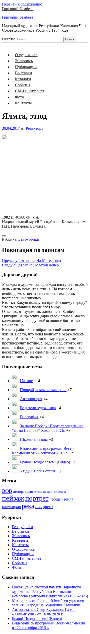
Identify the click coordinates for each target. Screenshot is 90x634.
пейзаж (13, 498)
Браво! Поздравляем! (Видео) (45, 462)
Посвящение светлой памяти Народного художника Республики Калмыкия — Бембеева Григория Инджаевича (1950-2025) (50, 591)
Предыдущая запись (31, 260)
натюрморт (59, 491)
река (28, 506)
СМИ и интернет (29, 91)
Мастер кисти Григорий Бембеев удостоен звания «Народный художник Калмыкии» (48, 602)
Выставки (23, 73)
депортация (23, 491)
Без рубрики (28, 239)
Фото (19, 97)
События (22, 85)
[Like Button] (4, 236)
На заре (26, 381)
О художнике (26, 55)
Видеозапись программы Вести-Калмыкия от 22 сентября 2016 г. (43, 450)
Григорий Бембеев (18, 9)
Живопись (24, 61)
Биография (29, 417)
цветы (48, 507)
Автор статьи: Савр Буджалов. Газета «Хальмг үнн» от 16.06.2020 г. (44, 611)
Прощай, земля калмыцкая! (43, 390)
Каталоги (23, 79)
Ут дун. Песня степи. (38, 471)
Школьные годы (34, 439)
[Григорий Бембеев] (5, 44)
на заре (47, 491)
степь (38, 507)
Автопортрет (31, 399)
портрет (36, 498)
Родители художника (38, 408)
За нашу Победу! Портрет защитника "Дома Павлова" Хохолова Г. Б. (48, 428)
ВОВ (7, 491)
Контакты (23, 103)
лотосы (38, 491)
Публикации (26, 67)
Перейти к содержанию (22, 4)
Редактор (33, 128)
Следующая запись (30, 265)
